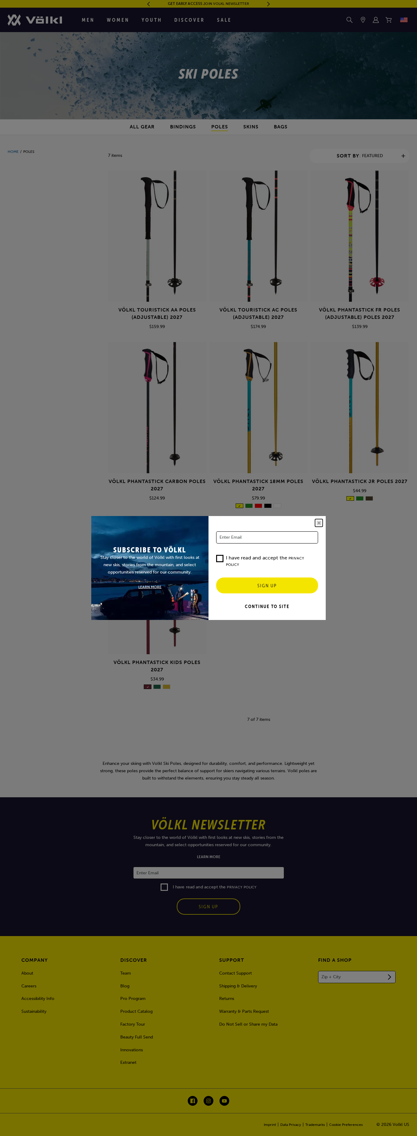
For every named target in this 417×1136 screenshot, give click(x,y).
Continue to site (267, 606)
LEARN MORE (149, 587)
